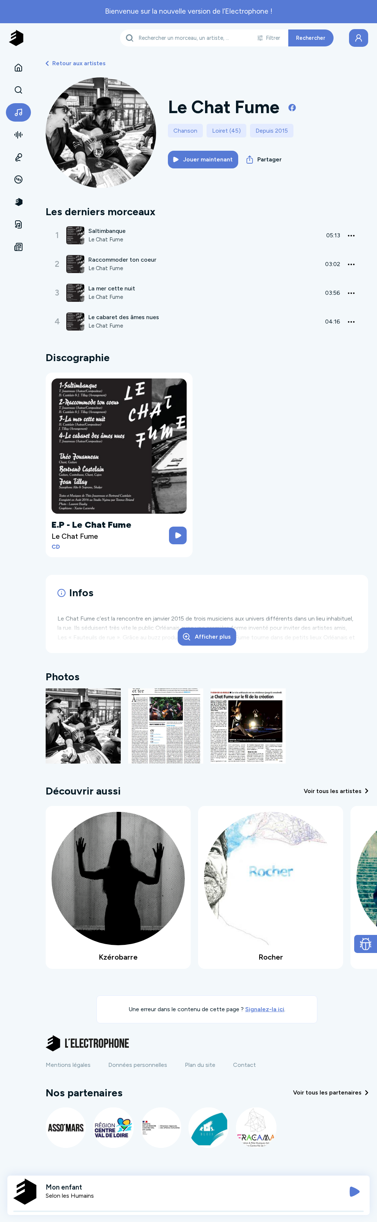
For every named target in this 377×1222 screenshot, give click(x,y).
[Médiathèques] (18, 224)
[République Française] (161, 1127)
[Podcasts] (18, 157)
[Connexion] (358, 38)
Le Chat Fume (105, 239)
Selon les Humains (70, 1195)
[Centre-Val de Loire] (113, 1127)
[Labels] (18, 180)
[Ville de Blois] (208, 1127)
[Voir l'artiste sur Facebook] (292, 107)
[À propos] (18, 202)
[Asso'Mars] (66, 1127)
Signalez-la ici (264, 1009)
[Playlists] (18, 135)
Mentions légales (68, 1064)
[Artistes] (18, 112)
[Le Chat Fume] (83, 725)
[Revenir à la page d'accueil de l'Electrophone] (16, 38)
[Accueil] (18, 68)
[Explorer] (18, 90)
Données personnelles (137, 1064)
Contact (244, 1064)
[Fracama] (256, 1127)
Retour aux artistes (79, 63)
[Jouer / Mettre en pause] (354, 1192)
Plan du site (200, 1064)
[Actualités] (18, 247)
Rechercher (310, 38)
